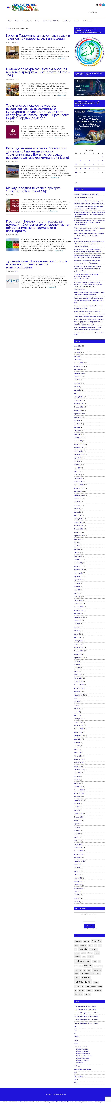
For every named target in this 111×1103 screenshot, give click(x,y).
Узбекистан (79, 987)
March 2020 (77, 597)
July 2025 (77, 380)
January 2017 (78, 722)
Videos (76, 1079)
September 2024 (79, 414)
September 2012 (79, 861)
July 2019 (77, 624)
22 (98, 168)
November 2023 (79, 447)
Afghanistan (78, 941)
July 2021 (77, 542)
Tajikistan (77, 956)
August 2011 (77, 891)
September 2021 (79, 536)
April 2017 (77, 712)
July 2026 (77, 349)
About (75, 1026)
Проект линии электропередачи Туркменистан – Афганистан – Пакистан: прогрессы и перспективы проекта (89, 244)
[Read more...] (62, 58)
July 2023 (77, 461)
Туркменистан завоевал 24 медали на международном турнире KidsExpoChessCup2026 (86, 277)
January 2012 (78, 885)
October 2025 (78, 370)
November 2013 (79, 817)
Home (8, 28)
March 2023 (77, 475)
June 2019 (77, 627)
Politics (90, 953)
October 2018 (78, 654)
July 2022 (77, 502)
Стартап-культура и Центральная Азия (86, 194)
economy (83, 945)
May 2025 (77, 387)
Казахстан (97, 970)
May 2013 (77, 834)
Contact (76, 1040)
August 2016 (77, 739)
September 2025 (79, 373)
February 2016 (78, 756)
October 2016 (78, 732)
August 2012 (77, 864)
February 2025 (78, 397)
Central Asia (96, 941)
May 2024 (77, 427)
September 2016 (79, 736)
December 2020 (79, 566)
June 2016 (77, 742)
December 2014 (79, 790)
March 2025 (77, 393)
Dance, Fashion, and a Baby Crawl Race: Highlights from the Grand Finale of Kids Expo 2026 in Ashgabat (89, 236)
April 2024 (77, 431)
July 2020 (77, 583)
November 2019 (79, 610)
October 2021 (78, 532)
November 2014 (79, 793)
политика (89, 990)
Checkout (76, 1036)
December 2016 (79, 725)
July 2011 (77, 895)
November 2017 (79, 688)
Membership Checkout (83, 1053)
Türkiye (94, 961)
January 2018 (78, 681)
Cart (75, 1033)
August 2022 (77, 498)
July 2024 (77, 420)
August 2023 (77, 458)
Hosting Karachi (50, 1102)
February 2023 (78, 478)
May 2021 (77, 549)
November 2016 (79, 729)
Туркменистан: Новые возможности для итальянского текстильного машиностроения (36, 264)
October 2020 (78, 573)
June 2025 (77, 383)
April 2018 (77, 671)
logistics (77, 953)
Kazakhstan (83, 949)
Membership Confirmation (84, 1056)
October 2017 (78, 691)
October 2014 (78, 797)
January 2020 (78, 603)
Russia (97, 953)
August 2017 (77, 698)
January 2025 (78, 400)
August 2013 (77, 824)
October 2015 (78, 766)
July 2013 (77, 827)
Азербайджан (98, 966)
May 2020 (77, 590)
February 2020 (78, 600)
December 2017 (79, 685)
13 (89, 164)
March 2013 (77, 841)
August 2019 (77, 620)
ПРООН (98, 973)
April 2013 (77, 837)
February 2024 (78, 437)
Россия (77, 977)
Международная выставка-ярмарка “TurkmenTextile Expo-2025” (33, 189)
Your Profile (79, 1062)
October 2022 (78, 492)
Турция (96, 982)
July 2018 (77, 661)
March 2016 (77, 752)
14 (94, 164)
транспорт (98, 990)
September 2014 (79, 800)
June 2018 (77, 664)
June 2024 (77, 424)
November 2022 (79, 488)
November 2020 (79, 569)
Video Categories (79, 1076)
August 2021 (77, 539)
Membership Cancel (82, 1051)
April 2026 (77, 359)
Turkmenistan (82, 961)
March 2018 (77, 675)
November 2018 (79, 651)
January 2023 (78, 481)
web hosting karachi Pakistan (24, 1102)
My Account (77, 1066)
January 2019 (78, 644)
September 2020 (79, 576)
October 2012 (78, 858)
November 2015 (79, 763)
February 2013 (78, 844)
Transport (90, 956)
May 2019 (77, 630)
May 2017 (77, 708)
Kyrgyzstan (93, 949)
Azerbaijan (86, 941)
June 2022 (77, 505)
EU (95, 945)
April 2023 (77, 471)
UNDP (76, 966)
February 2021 (78, 559)
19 (85, 168)
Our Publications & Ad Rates (82, 1069)
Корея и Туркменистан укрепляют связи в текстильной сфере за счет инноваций (38, 37)
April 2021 (77, 553)
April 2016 (77, 749)
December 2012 (79, 851)
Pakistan (83, 953)
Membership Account (80, 1047)
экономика (78, 994)
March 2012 (77, 878)
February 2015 (78, 786)
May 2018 (77, 668)
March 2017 (77, 715)
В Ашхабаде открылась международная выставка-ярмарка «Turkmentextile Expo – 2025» (38, 72)
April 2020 (77, 593)
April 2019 (77, 634)
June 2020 (77, 586)
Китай (76, 973)
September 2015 (79, 769)
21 (94, 168)
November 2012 (79, 854)
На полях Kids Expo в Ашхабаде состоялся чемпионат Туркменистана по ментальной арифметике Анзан (87, 269)
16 (102, 164)
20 (89, 168)
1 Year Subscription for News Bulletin (85, 1006)
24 (76, 172)
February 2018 (78, 678)
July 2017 (77, 702)
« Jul (75, 183)
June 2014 (77, 807)
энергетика (87, 994)
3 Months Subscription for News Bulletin (86, 1013)
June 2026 (77, 353)
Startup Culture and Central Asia (83, 197)
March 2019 (77, 637)
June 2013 (77, 830)
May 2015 (77, 780)
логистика (81, 990)
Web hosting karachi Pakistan (83, 1102)
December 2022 (79, 485)
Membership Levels (82, 1060)
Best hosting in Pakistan (100, 1102)
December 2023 (79, 444)
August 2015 (77, 773)
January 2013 (78, 847)
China (76, 945)
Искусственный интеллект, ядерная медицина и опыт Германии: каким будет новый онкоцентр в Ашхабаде (89, 214)
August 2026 (77, 346)
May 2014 (77, 810)
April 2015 (77, 783)
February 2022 (78, 519)
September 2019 (79, 617)
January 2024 (78, 441)
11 (80, 164)
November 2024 (79, 407)
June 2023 (77, 464)
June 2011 (77, 898)
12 (85, 164)
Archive (76, 1030)
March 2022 (77, 515)
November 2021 (79, 529)
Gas (100, 945)
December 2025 (79, 363)
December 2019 (79, 607)
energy (90, 945)
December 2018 (79, 647)
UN (99, 961)
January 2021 (78, 563)
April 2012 (77, 874)
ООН (92, 973)
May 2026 (77, 356)
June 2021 (77, 546)
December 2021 (79, 525)
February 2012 (78, 881)
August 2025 (77, 376)
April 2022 (77, 512)
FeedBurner (93, 929)
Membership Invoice (82, 1058)
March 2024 (77, 434)
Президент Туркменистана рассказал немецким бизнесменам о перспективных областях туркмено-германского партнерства (38, 226)
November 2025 (79, 366)
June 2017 (77, 705)
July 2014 (77, 803)
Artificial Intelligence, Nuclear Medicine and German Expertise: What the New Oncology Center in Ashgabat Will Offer (89, 222)
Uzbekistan (88, 966)
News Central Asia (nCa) (22, 7)
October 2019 (78, 614)
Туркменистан (83, 981)
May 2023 (77, 468)
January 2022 (78, 522)
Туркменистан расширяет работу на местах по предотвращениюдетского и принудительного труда (89, 300)
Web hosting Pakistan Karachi (65, 1102)
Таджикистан (86, 977)
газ (75, 990)
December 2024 (79, 403)
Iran (75, 949)
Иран (89, 970)
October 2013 (78, 820)
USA (81, 966)
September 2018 (79, 658)
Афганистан (78, 970)
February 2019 (78, 641)
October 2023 (78, 451)
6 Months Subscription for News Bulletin (86, 1020)
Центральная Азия (94, 986)
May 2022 (77, 508)
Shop (75, 1073)
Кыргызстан (85, 973)
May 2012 (77, 871)
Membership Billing (82, 1049)
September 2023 (79, 454)
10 (76, 164)
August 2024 (77, 417)
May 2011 (77, 902)
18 (80, 168)
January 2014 (78, 813)
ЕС (84, 970)
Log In (76, 1043)
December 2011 (79, 888)
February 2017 (78, 719)
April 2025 (77, 390)
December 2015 (79, 759)
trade (84, 956)
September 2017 (79, 695)
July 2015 (77, 776)
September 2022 (79, 495)
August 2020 (77, 580)
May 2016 (77, 746)
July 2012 (77, 868)
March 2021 (77, 556)
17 (76, 168)
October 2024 (78, 410)
